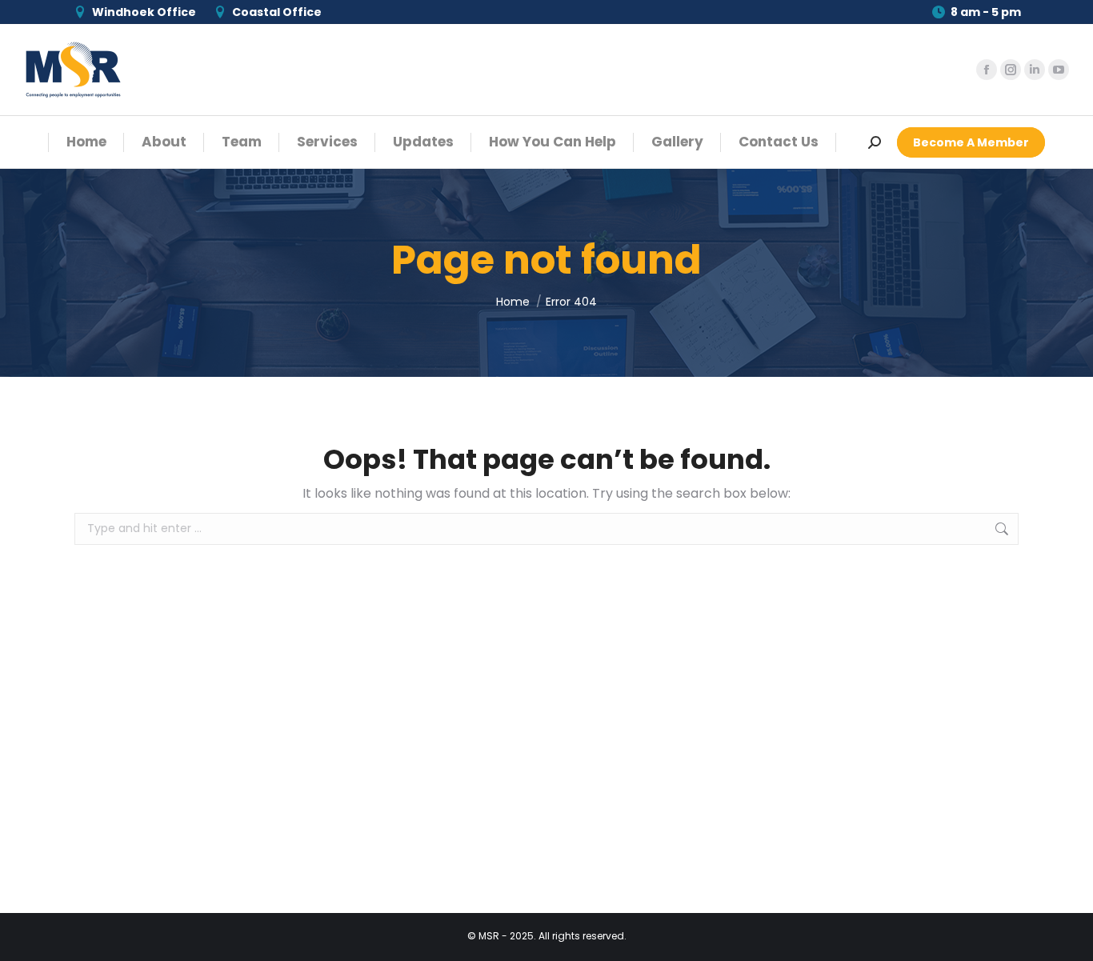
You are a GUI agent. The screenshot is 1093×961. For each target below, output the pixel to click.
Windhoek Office (144, 12)
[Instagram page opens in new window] (1010, 69)
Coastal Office (277, 12)
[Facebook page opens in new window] (986, 69)
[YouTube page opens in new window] (1058, 69)
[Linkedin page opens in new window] (1034, 69)
